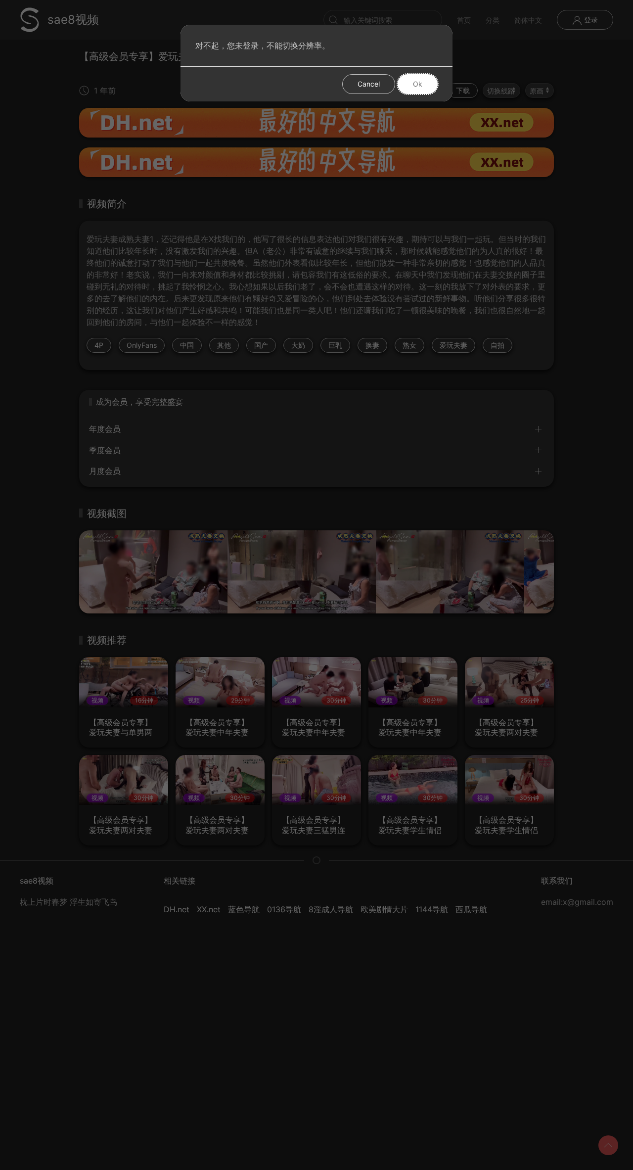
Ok (417, 84)
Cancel (369, 84)
